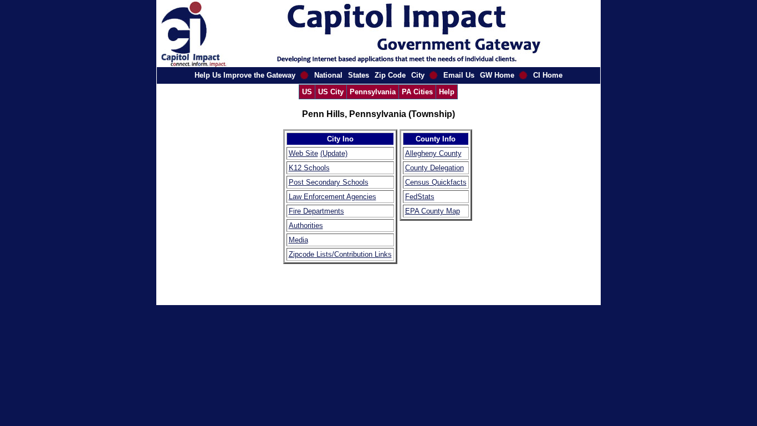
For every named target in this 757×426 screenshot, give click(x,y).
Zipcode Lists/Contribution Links (340, 254)
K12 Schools (309, 168)
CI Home (547, 75)
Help (446, 92)
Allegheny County (433, 153)
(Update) (333, 153)
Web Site (303, 153)
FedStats (419, 196)
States (358, 75)
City (417, 75)
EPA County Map (432, 211)
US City (331, 92)
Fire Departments (316, 211)
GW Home (497, 75)
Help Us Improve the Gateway (245, 75)
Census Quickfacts (436, 182)
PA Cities (417, 92)
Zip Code (390, 75)
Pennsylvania (373, 92)
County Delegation (434, 168)
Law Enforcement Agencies (332, 196)
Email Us (458, 75)
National (328, 75)
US (307, 92)
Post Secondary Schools (329, 182)
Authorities (306, 225)
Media (298, 240)
